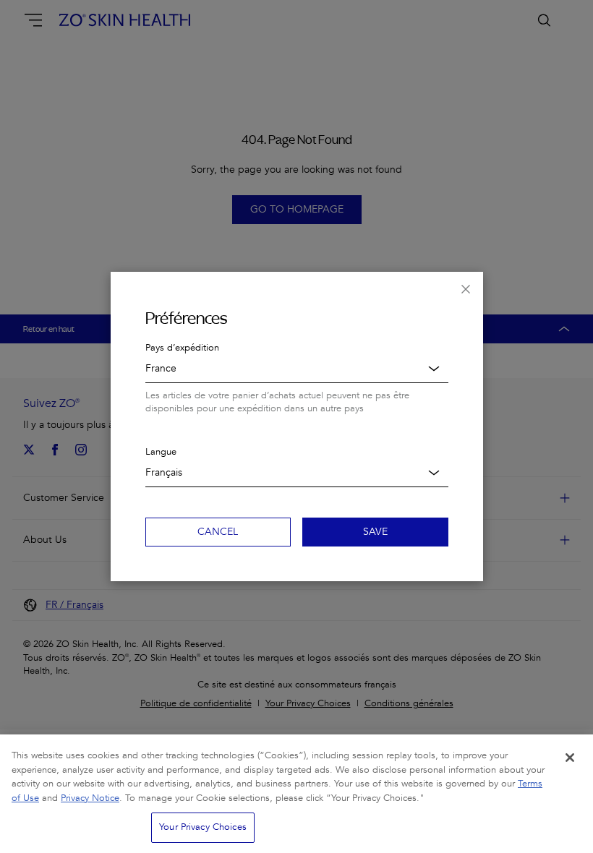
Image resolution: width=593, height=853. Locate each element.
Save (375, 532)
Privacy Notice (90, 798)
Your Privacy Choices (203, 826)
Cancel (217, 532)
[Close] (570, 757)
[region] (296, 793)
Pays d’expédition (182, 347)
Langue (160, 451)
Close (465, 289)
